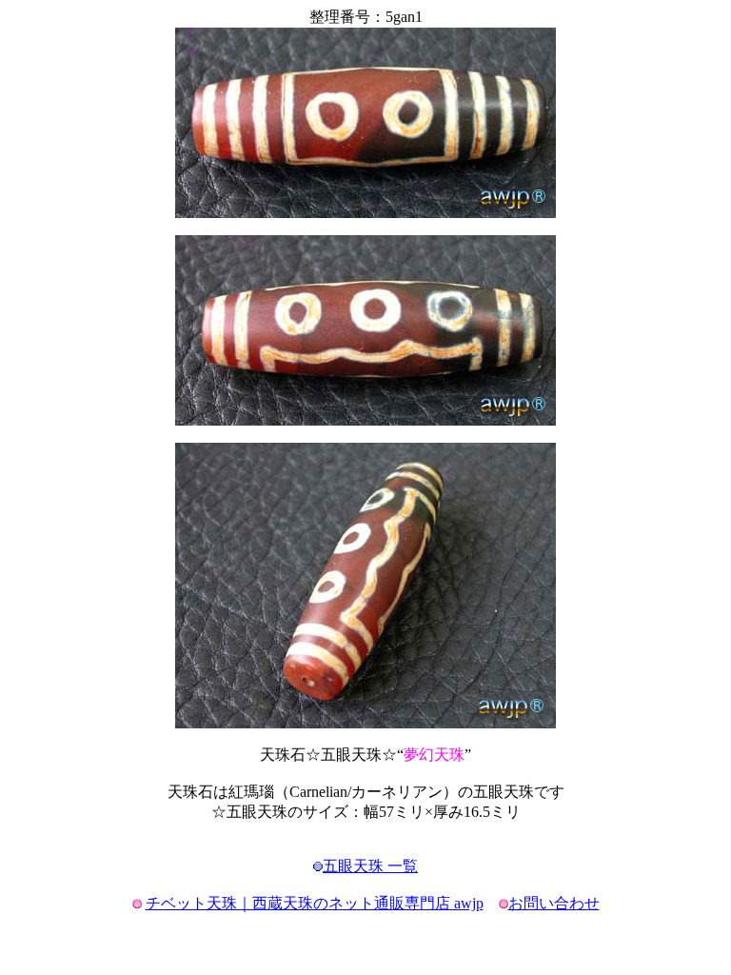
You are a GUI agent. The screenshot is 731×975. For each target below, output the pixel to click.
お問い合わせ (554, 903)
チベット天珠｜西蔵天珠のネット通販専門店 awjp (315, 903)
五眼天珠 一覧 (370, 866)
